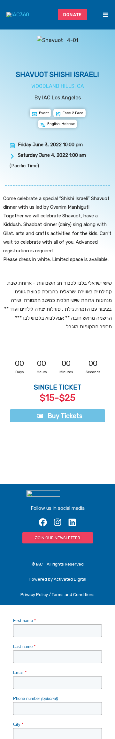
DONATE (72, 14)
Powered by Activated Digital (57, 579)
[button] (96, 14)
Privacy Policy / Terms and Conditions (57, 594)
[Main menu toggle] (105, 15)
